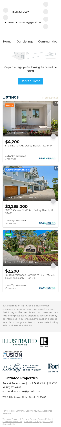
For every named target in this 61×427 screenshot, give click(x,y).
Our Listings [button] (25, 41)
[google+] (45, 27)
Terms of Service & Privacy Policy (19, 419)
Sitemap (47, 421)
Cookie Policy (45, 419)
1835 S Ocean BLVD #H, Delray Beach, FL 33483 (29, 212)
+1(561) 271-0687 (12, 387)
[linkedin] (45, 12)
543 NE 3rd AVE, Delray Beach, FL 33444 (29, 145)
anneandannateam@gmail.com (21, 391)
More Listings (50, 97)
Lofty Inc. (20, 411)
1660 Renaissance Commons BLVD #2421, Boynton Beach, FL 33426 (30, 276)
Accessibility (9, 424)
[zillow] (45, 19)
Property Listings (33, 421)
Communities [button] (47, 41)
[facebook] (45, 4)
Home (7, 41)
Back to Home (30, 81)
